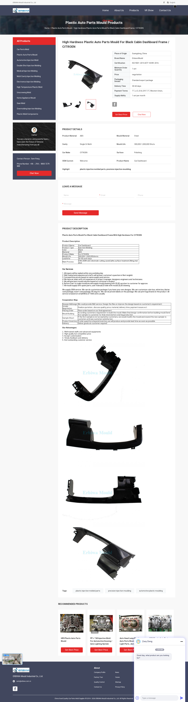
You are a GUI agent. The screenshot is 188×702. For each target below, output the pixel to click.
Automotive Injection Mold (27, 60)
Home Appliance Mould (26, 98)
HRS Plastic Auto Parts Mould (70, 639)
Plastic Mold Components (27, 114)
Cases (117, 677)
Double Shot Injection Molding (29, 66)
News (117, 672)
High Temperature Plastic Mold (29, 87)
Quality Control (99, 682)
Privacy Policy (120, 687)
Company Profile (99, 672)
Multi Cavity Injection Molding (29, 76)
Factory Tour (98, 677)
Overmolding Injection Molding (29, 109)
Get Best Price (121, 115)
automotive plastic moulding (151, 591)
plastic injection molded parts (88, 591)
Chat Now (34, 173)
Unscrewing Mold (24, 92)
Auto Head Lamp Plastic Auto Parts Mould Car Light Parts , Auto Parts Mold (130, 641)
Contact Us (98, 687)
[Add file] (137, 698)
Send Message (80, 213)
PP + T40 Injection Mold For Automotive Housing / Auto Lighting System (101, 641)
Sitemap (118, 682)
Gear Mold (21, 103)
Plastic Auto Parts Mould (62, 28)
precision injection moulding (119, 591)
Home (47, 28)
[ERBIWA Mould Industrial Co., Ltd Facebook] (164, 2)
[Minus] (181, 641)
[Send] (182, 698)
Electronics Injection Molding (28, 82)
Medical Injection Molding (27, 71)
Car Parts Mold (23, 49)
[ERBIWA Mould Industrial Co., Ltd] (21, 10)
